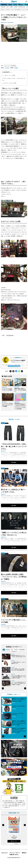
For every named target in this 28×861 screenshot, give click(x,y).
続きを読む (14, 462)
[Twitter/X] (10, 371)
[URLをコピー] (22, 371)
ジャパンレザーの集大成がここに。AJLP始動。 (14, 621)
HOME (2, 9)
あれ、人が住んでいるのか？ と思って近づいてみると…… (13, 79)
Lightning (3, 423)
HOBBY (11, 6)
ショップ (7, 65)
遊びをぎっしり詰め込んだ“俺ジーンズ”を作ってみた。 (13, 490)
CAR (7, 6)
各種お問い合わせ (14, 854)
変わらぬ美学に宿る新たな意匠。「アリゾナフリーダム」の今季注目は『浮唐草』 (14, 576)
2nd (12, 649)
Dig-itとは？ (5, 852)
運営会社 (24, 852)
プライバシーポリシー (14, 852)
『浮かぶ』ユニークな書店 (9, 75)
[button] (3, 688)
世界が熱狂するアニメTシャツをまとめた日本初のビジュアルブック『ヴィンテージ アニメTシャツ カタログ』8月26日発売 (20, 406)
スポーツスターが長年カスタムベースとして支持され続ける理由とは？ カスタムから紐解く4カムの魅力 (18, 676)
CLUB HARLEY (22, 649)
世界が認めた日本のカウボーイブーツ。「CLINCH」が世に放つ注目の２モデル (18, 656)
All (3, 649)
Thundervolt (14, 651)
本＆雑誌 (13, 65)
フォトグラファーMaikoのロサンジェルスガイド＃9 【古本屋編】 (7, 405)
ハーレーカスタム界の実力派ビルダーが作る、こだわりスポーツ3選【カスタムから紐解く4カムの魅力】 (18, 683)
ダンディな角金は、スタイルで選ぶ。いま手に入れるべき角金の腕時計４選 (18, 669)
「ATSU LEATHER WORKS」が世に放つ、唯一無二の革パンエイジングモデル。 (14, 446)
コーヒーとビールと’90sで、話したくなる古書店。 (7, 389)
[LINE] (19, 371)
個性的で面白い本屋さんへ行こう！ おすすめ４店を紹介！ (20, 390)
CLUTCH (7, 9)
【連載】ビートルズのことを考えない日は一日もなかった (14, 534)
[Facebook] (16, 371)
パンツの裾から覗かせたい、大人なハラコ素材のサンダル (18, 663)
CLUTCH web (10, 335)
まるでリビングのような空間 (9, 83)
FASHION (3, 6)
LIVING (15, 6)
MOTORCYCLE (22, 6)
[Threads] (13, 371)
